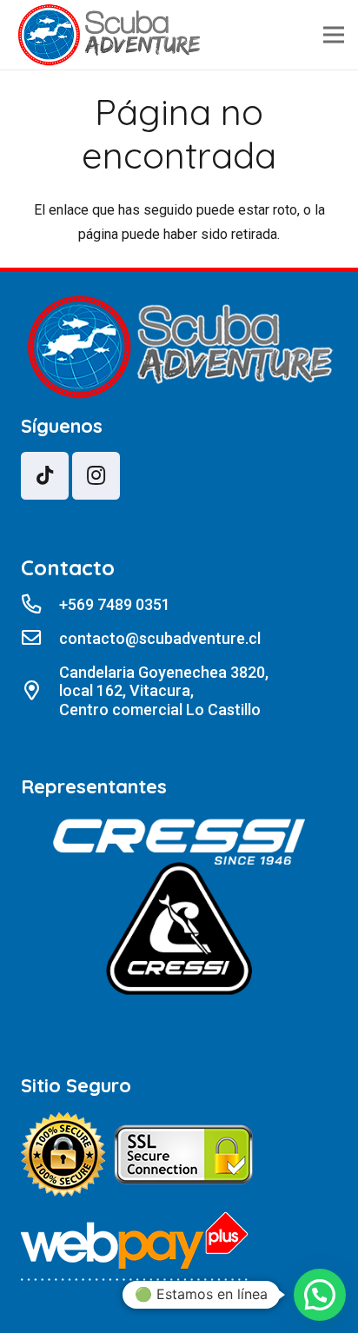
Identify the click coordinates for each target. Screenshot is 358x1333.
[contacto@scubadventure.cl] (40, 638)
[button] (320, 1295)
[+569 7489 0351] (40, 604)
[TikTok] (45, 476)
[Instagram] (96, 476)
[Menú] (333, 34)
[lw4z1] (109, 35)
